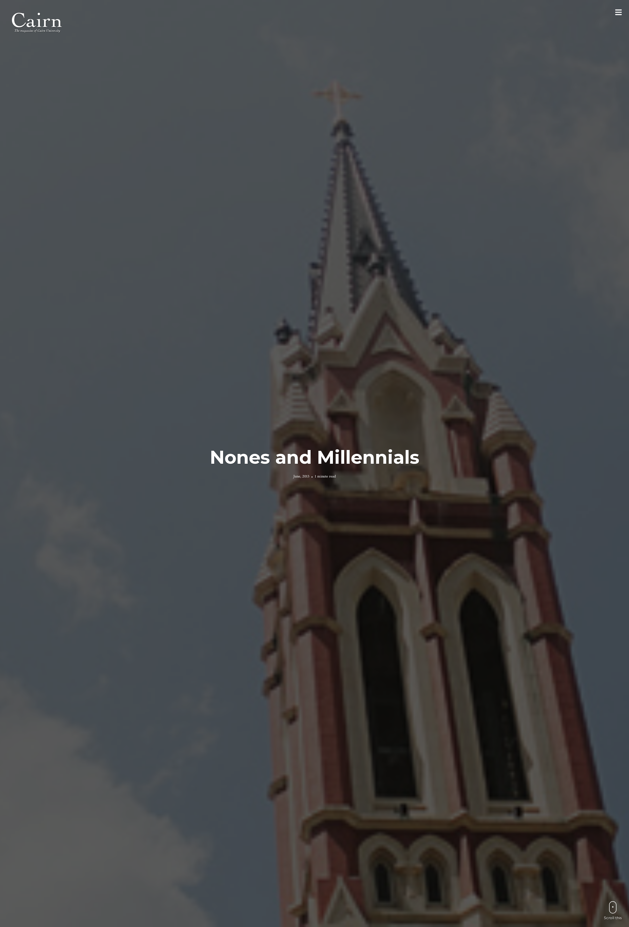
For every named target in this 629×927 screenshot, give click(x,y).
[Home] (37, 22)
